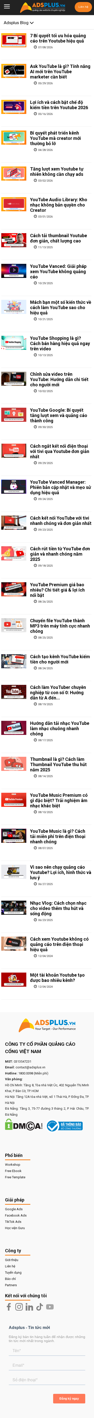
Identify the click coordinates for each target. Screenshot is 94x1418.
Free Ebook (13, 1171)
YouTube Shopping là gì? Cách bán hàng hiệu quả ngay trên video (60, 343)
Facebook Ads (16, 1215)
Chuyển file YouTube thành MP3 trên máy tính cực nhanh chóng (60, 626)
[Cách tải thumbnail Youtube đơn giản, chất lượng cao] (13, 240)
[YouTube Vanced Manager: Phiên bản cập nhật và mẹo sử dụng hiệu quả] (13, 487)
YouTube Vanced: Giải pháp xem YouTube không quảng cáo (58, 271)
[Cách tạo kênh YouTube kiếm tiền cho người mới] (13, 661)
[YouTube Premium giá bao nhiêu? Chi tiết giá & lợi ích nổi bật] (13, 589)
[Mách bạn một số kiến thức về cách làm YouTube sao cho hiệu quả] (13, 307)
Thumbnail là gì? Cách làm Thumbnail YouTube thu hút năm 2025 (58, 764)
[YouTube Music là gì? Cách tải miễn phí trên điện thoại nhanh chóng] (13, 836)
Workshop (12, 1164)
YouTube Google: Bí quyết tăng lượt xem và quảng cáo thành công (58, 415)
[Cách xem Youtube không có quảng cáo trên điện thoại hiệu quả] (13, 944)
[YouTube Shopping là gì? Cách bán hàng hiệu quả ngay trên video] (13, 343)
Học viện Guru (15, 1228)
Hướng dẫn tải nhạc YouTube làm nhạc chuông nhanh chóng (59, 728)
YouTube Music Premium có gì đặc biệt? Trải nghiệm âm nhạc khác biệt (59, 800)
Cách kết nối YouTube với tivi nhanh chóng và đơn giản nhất (60, 520)
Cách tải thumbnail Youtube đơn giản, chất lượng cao (58, 238)
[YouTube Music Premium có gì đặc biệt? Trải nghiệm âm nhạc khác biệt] (13, 800)
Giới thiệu (11, 1260)
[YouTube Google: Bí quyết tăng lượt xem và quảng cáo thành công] (13, 415)
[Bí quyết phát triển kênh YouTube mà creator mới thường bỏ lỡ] (13, 138)
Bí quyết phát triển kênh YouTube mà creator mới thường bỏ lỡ (55, 138)
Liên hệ (83, 7)
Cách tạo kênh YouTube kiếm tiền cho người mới (60, 659)
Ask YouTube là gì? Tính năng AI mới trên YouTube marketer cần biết (60, 71)
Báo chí (10, 1279)
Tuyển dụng (13, 1272)
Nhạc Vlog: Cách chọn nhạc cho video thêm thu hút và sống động (58, 908)
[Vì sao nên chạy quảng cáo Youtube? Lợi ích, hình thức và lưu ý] (13, 872)
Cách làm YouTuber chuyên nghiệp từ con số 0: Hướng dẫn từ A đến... (58, 692)
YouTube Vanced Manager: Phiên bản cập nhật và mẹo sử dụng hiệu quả (60, 487)
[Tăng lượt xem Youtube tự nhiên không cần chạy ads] (13, 173)
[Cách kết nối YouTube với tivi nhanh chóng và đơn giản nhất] (13, 523)
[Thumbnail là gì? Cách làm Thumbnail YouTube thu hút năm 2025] (13, 764)
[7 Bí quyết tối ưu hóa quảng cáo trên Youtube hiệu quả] (13, 40)
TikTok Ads (13, 1222)
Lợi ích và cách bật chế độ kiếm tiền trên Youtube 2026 (59, 105)
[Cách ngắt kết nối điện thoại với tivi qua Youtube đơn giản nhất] (13, 451)
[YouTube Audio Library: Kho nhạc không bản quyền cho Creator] (13, 204)
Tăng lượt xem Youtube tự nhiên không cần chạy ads (56, 171)
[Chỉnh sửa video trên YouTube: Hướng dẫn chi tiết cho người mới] (13, 379)
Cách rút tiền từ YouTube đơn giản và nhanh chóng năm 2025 (60, 554)
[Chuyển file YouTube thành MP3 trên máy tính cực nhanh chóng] (13, 625)
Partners (11, 1285)
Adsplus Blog (17, 22)
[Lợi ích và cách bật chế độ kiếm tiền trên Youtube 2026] (13, 107)
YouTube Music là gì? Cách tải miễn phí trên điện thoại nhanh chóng (57, 836)
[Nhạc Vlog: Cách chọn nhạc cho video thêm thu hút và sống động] (13, 908)
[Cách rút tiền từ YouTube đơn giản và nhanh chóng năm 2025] (13, 553)
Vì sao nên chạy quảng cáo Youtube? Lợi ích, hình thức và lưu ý (60, 872)
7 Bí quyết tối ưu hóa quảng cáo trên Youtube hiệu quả (58, 38)
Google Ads (14, 1209)
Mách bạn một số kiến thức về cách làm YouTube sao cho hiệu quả (60, 307)
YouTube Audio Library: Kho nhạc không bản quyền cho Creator (58, 205)
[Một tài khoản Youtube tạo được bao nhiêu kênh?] (13, 980)
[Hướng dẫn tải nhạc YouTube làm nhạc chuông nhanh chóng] (13, 728)
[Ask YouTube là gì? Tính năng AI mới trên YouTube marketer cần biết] (13, 71)
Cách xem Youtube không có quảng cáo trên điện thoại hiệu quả (59, 944)
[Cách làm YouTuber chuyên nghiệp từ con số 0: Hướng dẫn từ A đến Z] (13, 692)
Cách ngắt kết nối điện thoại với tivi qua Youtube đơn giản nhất (59, 451)
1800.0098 (25, 1073)
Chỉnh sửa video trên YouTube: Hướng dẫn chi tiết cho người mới (59, 379)
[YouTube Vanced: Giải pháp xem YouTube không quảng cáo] (13, 271)
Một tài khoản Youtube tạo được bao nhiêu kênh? (57, 977)
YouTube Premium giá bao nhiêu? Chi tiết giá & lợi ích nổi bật (57, 590)
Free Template (15, 1177)
